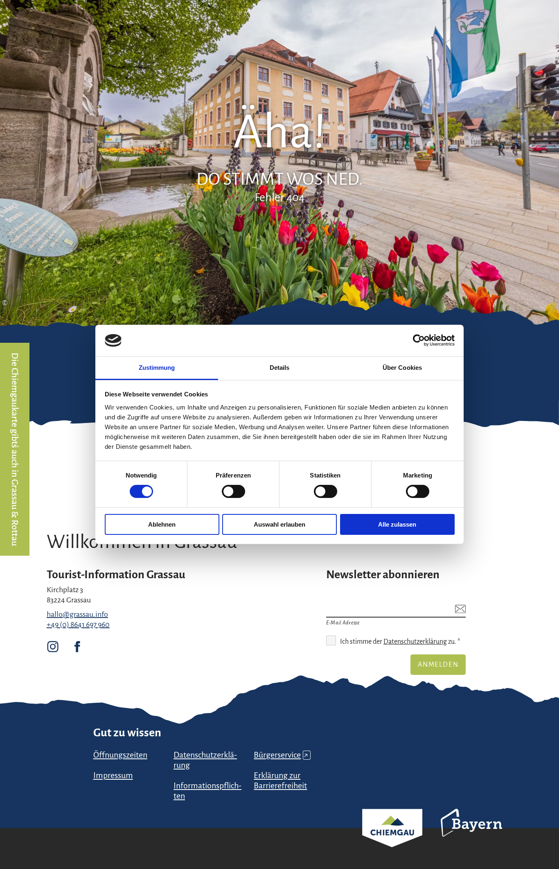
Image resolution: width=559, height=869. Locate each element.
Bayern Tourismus (471, 834)
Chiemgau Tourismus (392, 839)
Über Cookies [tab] (402, 367)
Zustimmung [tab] (157, 367)
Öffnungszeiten (120, 754)
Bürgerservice (281, 754)
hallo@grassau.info (77, 614)
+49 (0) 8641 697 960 (78, 624)
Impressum (113, 775)
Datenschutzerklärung (415, 641)
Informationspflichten (207, 790)
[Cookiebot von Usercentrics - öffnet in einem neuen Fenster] (419, 340)
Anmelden (438, 664)
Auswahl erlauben (279, 524)
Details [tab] (280, 367)
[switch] (233, 491)
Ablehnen (162, 524)
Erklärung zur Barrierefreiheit (280, 780)
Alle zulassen (397, 524)
